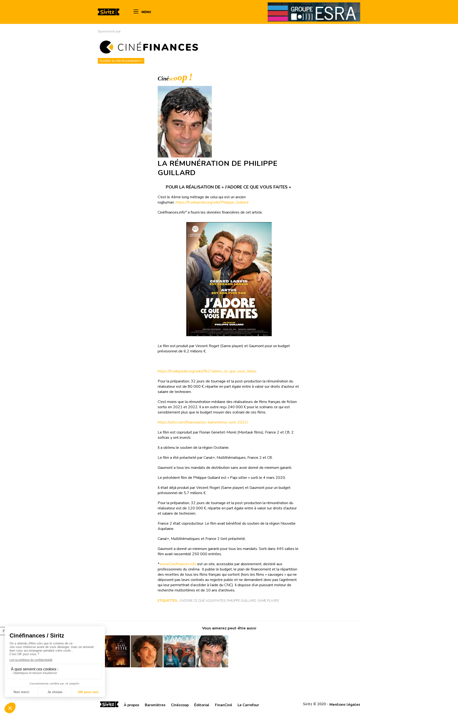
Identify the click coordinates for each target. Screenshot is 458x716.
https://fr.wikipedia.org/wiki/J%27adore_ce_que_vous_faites (207, 371)
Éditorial (201, 705)
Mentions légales (344, 704)
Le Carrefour (248, 705)
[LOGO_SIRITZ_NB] (108, 12)
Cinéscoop (180, 705)
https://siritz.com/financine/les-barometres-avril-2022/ (203, 422)
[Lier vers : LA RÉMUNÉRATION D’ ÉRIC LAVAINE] (147, 651)
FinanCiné (223, 705)
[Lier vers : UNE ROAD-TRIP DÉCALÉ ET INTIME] (179, 651)
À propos (131, 705)
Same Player (268, 600)
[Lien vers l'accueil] (109, 705)
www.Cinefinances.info (177, 564)
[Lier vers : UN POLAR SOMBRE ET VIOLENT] (114, 651)
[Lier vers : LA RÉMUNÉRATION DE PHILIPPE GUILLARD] (212, 651)
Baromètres (155, 705)
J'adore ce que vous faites (202, 600)
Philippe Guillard (241, 600)
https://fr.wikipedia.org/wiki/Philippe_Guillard (212, 202)
